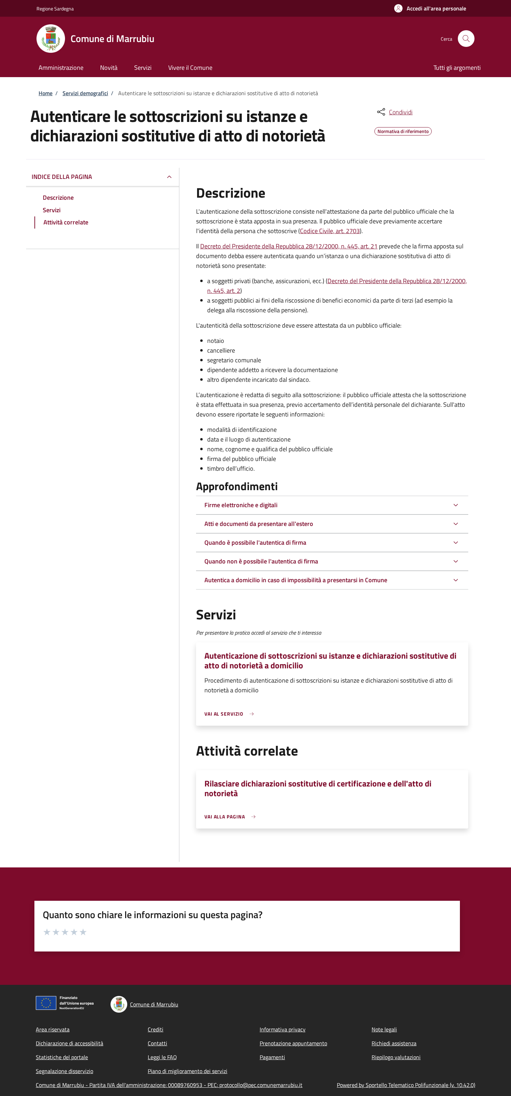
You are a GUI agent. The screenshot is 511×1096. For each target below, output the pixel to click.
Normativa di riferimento (403, 130)
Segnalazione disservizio (64, 1071)
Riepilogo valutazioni (396, 1057)
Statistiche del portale (62, 1057)
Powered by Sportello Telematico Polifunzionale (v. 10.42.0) (406, 1085)
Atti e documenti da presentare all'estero (258, 523)
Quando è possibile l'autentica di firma (255, 542)
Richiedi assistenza (394, 1043)
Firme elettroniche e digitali (240, 505)
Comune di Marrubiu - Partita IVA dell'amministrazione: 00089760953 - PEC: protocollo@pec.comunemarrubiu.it (169, 1085)
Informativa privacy (283, 1029)
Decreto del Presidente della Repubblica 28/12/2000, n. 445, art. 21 (289, 246)
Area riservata (53, 1029)
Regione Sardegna (55, 8)
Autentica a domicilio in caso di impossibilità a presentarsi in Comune (295, 580)
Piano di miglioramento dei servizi (187, 1071)
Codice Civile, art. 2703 (330, 231)
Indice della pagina (62, 176)
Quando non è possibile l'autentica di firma (261, 561)
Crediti (155, 1029)
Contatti (157, 1043)
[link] (230, 713)
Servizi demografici (85, 93)
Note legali (384, 1029)
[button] (430, 8)
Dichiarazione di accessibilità (69, 1043)
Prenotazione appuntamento (293, 1043)
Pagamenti (272, 1057)
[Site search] (466, 38)
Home (45, 93)
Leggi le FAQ (162, 1057)
